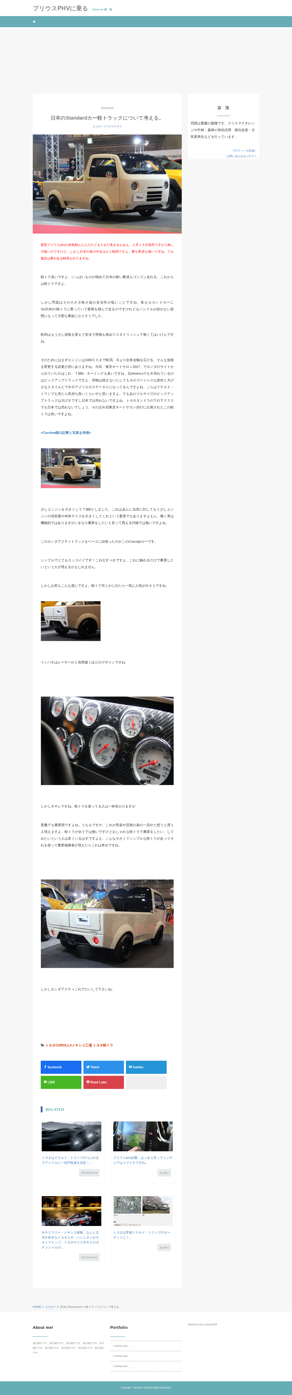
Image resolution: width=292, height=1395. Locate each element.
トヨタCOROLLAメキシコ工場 (68, 1045)
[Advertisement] (146, 57)
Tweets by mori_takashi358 (202, 1324)
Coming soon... (121, 1346)
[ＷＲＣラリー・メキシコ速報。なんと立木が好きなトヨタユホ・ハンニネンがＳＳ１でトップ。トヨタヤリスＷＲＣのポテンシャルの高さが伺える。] (71, 1211)
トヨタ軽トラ (103, 1045)
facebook (54, 1067)
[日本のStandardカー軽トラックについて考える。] (107, 184)
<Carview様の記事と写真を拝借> (66, 433)
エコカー (98, 126)
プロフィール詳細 (243, 150)
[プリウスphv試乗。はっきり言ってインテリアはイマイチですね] (143, 1136)
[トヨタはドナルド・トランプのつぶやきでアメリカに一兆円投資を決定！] (71, 1136)
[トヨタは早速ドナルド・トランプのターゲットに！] (143, 1211)
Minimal (137, 1387)
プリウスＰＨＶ (113, 126)
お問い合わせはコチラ (241, 156)
